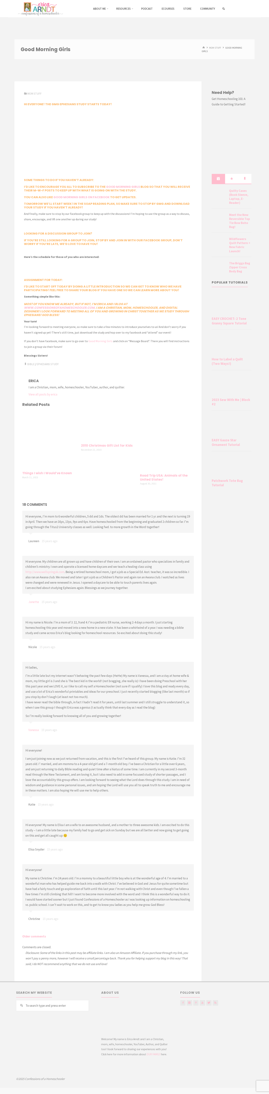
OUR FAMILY (153, 1054)
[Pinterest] (196, 1002)
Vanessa (33, 730)
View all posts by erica (43, 394)
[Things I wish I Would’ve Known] (49, 439)
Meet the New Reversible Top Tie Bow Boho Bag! (239, 221)
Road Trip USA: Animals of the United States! (164, 477)
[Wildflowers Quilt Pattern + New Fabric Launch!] (219, 243)
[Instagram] (189, 1002)
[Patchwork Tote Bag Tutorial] (231, 465)
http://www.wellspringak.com (44, 572)
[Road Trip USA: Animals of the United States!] (167, 441)
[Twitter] (209, 1002)
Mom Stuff (215, 47)
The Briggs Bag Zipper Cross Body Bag (239, 267)
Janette (33, 602)
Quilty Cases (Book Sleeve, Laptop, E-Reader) (238, 197)
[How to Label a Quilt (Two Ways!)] (231, 344)
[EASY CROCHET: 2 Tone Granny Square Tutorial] (231, 303)
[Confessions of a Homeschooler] (39, 9)
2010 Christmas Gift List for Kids (107, 446)
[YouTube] (202, 1002)
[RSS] (215, 1002)
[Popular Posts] (231, 178)
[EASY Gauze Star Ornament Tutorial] (231, 425)
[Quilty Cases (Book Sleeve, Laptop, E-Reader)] (219, 195)
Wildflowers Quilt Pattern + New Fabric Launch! (239, 245)
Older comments (34, 936)
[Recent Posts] (218, 178)
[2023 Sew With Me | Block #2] (231, 385)
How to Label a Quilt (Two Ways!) (227, 361)
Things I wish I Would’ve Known (47, 473)
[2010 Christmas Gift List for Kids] (108, 426)
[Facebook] (183, 1002)
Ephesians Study (48, 364)
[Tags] (244, 178)
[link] (224, 9)
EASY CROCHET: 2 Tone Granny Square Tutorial (229, 321)
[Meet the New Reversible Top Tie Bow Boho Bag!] (219, 219)
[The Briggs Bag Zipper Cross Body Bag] (219, 267)
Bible (31, 364)
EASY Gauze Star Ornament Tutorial (226, 442)
